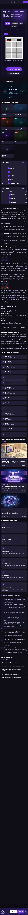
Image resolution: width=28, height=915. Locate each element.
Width (5, 29)
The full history (14, 346)
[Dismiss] (26, 911)
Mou (10, 179)
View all (24, 162)
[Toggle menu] (2, 2)
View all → (3, 441)
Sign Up (19, 2)
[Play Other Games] (9, 2)
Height (11, 29)
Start (6, 33)
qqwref (11, 168)
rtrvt (10, 172)
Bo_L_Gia (12, 202)
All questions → (4, 659)
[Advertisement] (14, 7)
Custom (14, 26)
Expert (21, 23)
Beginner (8, 23)
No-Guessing (15, 73)
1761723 (11, 175)
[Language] (11, 2)
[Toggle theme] (14, 2)
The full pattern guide (13, 297)
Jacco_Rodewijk (13, 183)
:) (14, 40)
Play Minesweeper (15, 69)
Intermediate (15, 23)
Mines (17, 29)
